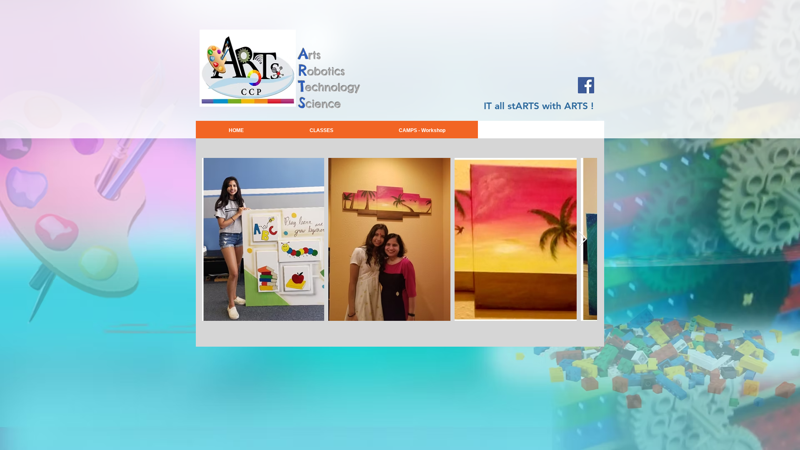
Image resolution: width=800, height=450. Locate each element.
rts (314, 55)
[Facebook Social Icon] (586, 85)
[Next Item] (583, 239)
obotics (326, 71)
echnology (332, 87)
